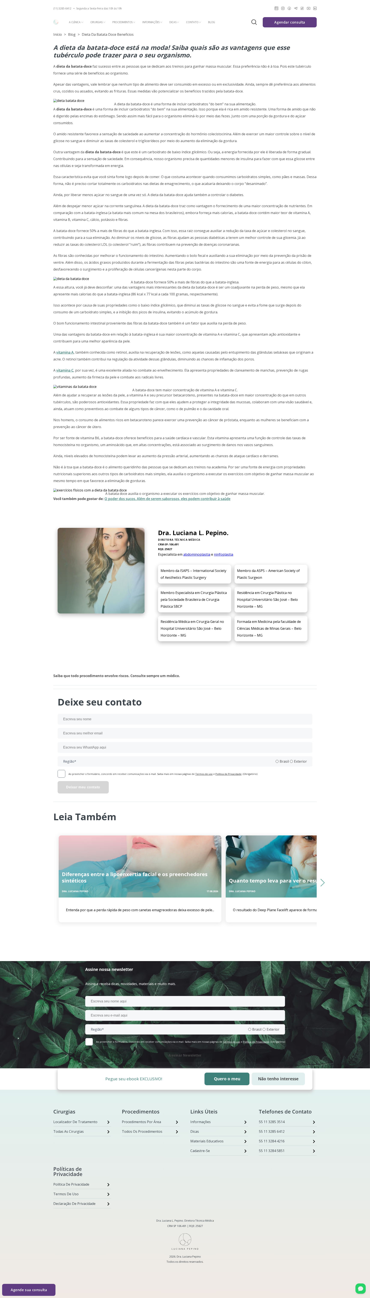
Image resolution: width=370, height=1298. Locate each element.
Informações (151, 22)
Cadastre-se (200, 1150)
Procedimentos (122, 22)
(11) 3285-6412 (62, 8)
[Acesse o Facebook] (289, 9)
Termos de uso (204, 774)
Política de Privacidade (228, 774)
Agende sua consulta (29, 1290)
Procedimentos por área (141, 1121)
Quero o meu (227, 1079)
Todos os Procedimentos (142, 1131)
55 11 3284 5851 (272, 1150)
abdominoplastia (196, 554)
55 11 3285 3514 (272, 1121)
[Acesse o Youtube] (308, 9)
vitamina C (64, 370)
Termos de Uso (66, 1194)
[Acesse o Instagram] (283, 9)
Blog (211, 22)
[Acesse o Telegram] (295, 9)
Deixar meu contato (83, 787)
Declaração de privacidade (74, 1203)
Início (57, 34)
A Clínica (74, 22)
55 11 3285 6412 (272, 1131)
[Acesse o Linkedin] (315, 9)
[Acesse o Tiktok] (302, 9)
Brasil (284, 761)
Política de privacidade (71, 1184)
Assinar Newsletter (185, 1055)
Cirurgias (96, 22)
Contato (192, 22)
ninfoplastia (223, 554)
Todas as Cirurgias (68, 1131)
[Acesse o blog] (276, 9)
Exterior (300, 761)
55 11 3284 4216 (272, 1141)
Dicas (172, 22)
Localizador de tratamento (75, 1121)
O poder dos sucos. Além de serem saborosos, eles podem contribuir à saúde (167, 498)
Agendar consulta (289, 22)
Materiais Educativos (207, 1141)
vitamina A (65, 352)
